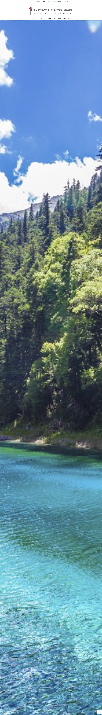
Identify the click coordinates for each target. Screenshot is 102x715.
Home (34, 18)
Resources (49, 18)
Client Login (57, 18)
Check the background (35, 1)
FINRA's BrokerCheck (63, 1)
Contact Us (66, 18)
